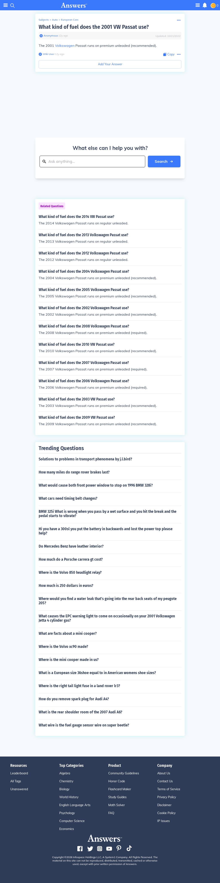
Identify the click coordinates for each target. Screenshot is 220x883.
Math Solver (116, 805)
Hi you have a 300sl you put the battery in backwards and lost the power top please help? (106, 531)
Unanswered (19, 789)
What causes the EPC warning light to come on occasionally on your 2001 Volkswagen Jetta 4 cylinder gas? (107, 618)
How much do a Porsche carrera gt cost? (71, 559)
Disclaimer (164, 805)
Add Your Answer (110, 64)
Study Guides (117, 797)
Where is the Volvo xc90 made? (63, 646)
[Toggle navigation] (5, 5)
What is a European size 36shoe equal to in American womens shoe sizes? (97, 672)
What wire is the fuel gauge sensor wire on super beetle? (84, 725)
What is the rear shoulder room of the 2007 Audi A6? (80, 712)
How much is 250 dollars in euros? (66, 585)
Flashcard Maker (119, 789)
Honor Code (116, 781)
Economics (66, 829)
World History (68, 797)
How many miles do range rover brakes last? (74, 472)
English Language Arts (74, 805)
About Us (163, 773)
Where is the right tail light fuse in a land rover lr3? (79, 686)
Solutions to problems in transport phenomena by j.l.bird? (85, 459)
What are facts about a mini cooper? (68, 633)
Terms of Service (168, 789)
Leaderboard (19, 773)
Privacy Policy (166, 797)
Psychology (67, 813)
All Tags (15, 781)
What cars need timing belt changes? (68, 498)
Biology (64, 789)
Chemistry (66, 781)
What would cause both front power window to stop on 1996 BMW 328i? (96, 485)
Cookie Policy (166, 813)
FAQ (111, 813)
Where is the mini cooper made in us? (69, 659)
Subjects (44, 19)
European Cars (69, 19)
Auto (55, 19)
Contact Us (165, 781)
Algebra (64, 773)
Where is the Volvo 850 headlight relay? (70, 572)
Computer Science (72, 821)
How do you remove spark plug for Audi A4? (74, 699)
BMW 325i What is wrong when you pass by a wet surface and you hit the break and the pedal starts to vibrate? (107, 513)
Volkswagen (65, 45)
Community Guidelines (123, 773)
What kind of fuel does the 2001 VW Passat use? (94, 27)
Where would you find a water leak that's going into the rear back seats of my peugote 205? (108, 600)
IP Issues (163, 821)
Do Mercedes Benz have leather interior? (71, 546)
